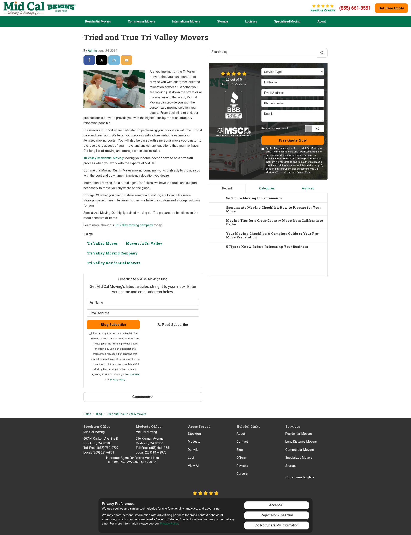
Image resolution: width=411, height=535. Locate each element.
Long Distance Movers (301, 441)
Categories (267, 188)
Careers (242, 474)
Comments (141, 397)
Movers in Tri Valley (144, 243)
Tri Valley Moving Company (112, 253)
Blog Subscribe (113, 324)
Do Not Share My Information (277, 525)
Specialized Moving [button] (287, 21)
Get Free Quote (391, 8)
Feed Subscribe (174, 324)
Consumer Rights (299, 477)
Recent (227, 188)
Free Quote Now (293, 140)
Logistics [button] (251, 21)
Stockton (194, 434)
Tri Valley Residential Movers (113, 263)
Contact (242, 441)
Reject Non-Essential (277, 515)
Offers (241, 458)
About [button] (321, 21)
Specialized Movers (299, 458)
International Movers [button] (186, 21)
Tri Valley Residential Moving (103, 158)
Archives (308, 188)
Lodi (191, 458)
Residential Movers (298, 434)
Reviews (242, 466)
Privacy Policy (117, 379)
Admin (92, 51)
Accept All (276, 505)
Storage (290, 466)
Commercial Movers (299, 450)
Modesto (194, 441)
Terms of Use (132, 374)
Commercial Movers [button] (141, 21)
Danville (193, 450)
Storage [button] (222, 21)
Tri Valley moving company (134, 225)
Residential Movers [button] (98, 21)
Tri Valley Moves (102, 243)
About (241, 434)
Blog (240, 450)
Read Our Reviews (323, 10)
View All (193, 466)
